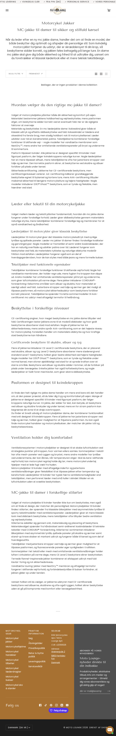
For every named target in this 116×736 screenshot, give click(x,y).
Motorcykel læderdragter (13, 670)
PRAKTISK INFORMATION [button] (36, 632)
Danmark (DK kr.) (18, 727)
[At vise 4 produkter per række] (107, 73)
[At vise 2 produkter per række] (96, 73)
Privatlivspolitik (36, 648)
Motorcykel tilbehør (12, 661)
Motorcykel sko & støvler (14, 686)
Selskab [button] (55, 631)
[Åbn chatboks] (110, 730)
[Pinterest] (51, 705)
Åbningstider (35, 643)
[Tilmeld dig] (106, 691)
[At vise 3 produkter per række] (101, 73)
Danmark (55, 662)
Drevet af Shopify (99, 727)
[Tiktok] (45, 705)
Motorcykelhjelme (16, 646)
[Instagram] (56, 705)
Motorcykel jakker (12, 640)
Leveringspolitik (37, 661)
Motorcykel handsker (12, 653)
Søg (30, 638)
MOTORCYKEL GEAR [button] (13, 632)
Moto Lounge (74, 727)
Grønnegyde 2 (58, 651)
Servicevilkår (35, 666)
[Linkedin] (62, 705)
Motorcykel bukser (12, 678)
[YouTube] (67, 705)
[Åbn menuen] (10, 10)
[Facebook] (40, 705)
